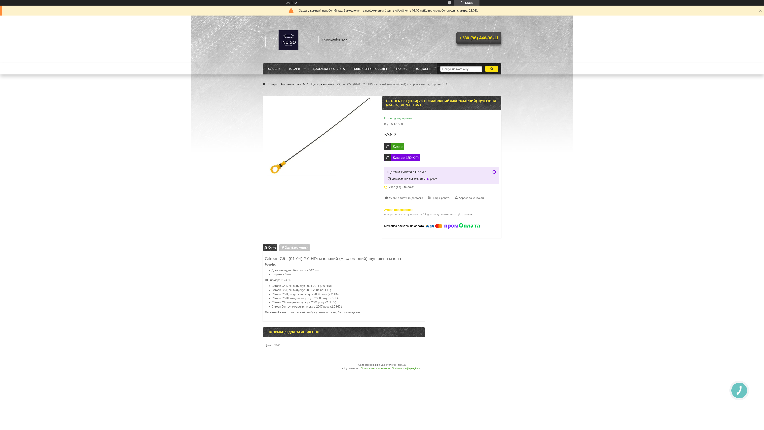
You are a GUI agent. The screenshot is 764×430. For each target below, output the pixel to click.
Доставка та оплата (329, 68)
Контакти (423, 68)
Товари (294, 68)
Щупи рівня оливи (322, 84)
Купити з (399, 157)
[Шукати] (491, 69)
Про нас (401, 68)
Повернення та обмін (370, 68)
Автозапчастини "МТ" (294, 84)
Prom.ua (401, 365)
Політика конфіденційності (407, 368)
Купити (397, 146)
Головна (274, 68)
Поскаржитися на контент (375, 368)
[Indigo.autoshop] (288, 39)
